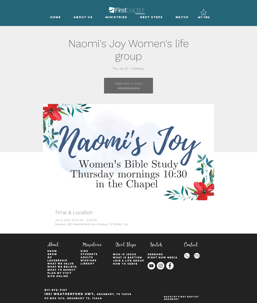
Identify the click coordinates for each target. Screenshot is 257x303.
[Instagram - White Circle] (160, 266)
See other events (128, 87)
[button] (83, 17)
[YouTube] (151, 266)
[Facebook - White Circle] (170, 266)
